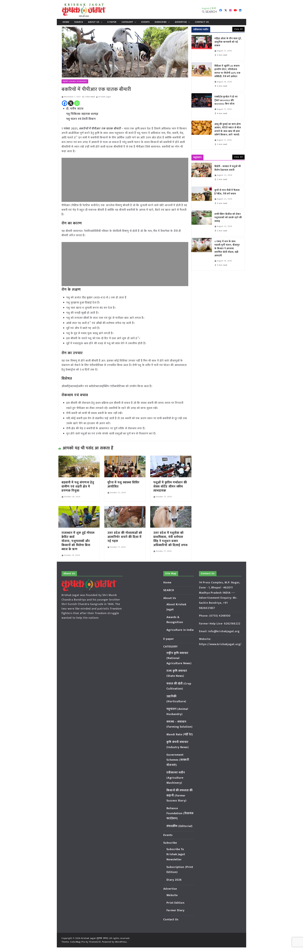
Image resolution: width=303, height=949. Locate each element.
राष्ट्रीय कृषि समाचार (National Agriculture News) (179, 658)
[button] (100, 22)
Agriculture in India (180, 630)
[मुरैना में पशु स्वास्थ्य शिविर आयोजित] (125, 458)
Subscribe (161, 22)
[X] (71, 103)
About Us (93, 22)
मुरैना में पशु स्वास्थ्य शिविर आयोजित (123, 484)
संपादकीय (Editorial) (179, 826)
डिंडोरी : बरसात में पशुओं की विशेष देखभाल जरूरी (227, 168)
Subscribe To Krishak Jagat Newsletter (175, 854)
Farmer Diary (175, 910)
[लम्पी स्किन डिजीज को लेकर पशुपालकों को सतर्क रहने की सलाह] (201, 223)
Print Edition (175, 903)
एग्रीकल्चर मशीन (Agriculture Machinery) (175, 777)
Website (172, 895)
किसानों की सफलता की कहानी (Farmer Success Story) (179, 795)
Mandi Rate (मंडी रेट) (179, 734)
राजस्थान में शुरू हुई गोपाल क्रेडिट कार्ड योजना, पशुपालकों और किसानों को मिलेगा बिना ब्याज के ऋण (78, 541)
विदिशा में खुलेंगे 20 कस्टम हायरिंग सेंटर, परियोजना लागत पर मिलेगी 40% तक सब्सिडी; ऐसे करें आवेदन (227, 71)
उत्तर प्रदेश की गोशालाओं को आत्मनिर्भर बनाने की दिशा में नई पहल (124, 537)
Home (66, 22)
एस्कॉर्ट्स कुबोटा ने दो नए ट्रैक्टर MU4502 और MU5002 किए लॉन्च (226, 100)
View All (238, 29)
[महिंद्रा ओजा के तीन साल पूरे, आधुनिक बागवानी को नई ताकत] (201, 47)
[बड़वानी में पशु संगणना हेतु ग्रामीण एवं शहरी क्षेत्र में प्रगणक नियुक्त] (79, 458)
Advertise (181, 22)
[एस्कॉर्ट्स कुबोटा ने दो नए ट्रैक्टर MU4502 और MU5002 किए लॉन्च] (201, 106)
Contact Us (202, 22)
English (206, 8)
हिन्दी (214, 8)
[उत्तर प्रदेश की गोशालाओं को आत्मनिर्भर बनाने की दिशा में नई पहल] (125, 508)
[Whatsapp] (77, 103)
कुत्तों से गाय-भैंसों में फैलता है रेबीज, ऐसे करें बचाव (227, 192)
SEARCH (78, 22)
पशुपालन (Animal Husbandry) (75, 81)
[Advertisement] (125, 180)
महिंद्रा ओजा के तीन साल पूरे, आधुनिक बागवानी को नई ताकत (228, 42)
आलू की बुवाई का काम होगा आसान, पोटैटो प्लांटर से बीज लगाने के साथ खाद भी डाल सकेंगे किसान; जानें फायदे (227, 130)
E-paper (112, 22)
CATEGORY (127, 22)
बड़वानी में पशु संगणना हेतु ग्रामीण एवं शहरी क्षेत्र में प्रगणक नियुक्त (78, 486)
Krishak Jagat (104, 96)
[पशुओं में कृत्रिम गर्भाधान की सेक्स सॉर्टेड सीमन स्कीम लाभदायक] (170, 458)
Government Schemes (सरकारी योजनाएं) (177, 759)
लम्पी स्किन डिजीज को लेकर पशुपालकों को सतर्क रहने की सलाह (228, 217)
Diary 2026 (174, 880)
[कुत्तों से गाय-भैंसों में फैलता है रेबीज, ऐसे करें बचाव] (201, 197)
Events (145, 22)
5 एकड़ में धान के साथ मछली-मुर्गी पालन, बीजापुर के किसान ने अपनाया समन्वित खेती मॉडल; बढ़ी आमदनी (227, 249)
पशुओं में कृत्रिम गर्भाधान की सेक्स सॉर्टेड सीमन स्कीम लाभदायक (170, 486)
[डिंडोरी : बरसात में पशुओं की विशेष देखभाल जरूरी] (201, 174)
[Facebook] (64, 103)
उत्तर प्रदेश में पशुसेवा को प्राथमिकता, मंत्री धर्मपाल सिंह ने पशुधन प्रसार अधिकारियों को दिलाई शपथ (170, 539)
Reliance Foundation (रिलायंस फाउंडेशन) (179, 813)
